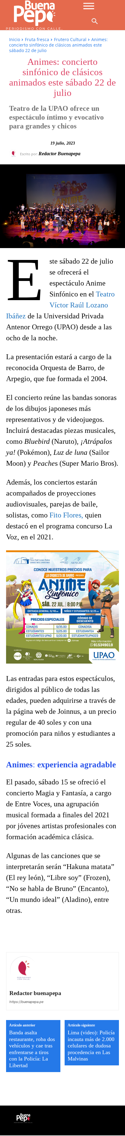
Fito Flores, (66, 515)
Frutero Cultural (70, 39)
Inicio (14, 39)
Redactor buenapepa (59, 153)
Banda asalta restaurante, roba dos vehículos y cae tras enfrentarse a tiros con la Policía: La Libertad (32, 1048)
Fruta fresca (37, 39)
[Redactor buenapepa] (14, 153)
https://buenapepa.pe (26, 1002)
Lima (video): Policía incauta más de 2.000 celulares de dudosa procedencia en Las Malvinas (91, 1045)
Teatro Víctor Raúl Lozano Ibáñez (60, 305)
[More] (99, 935)
